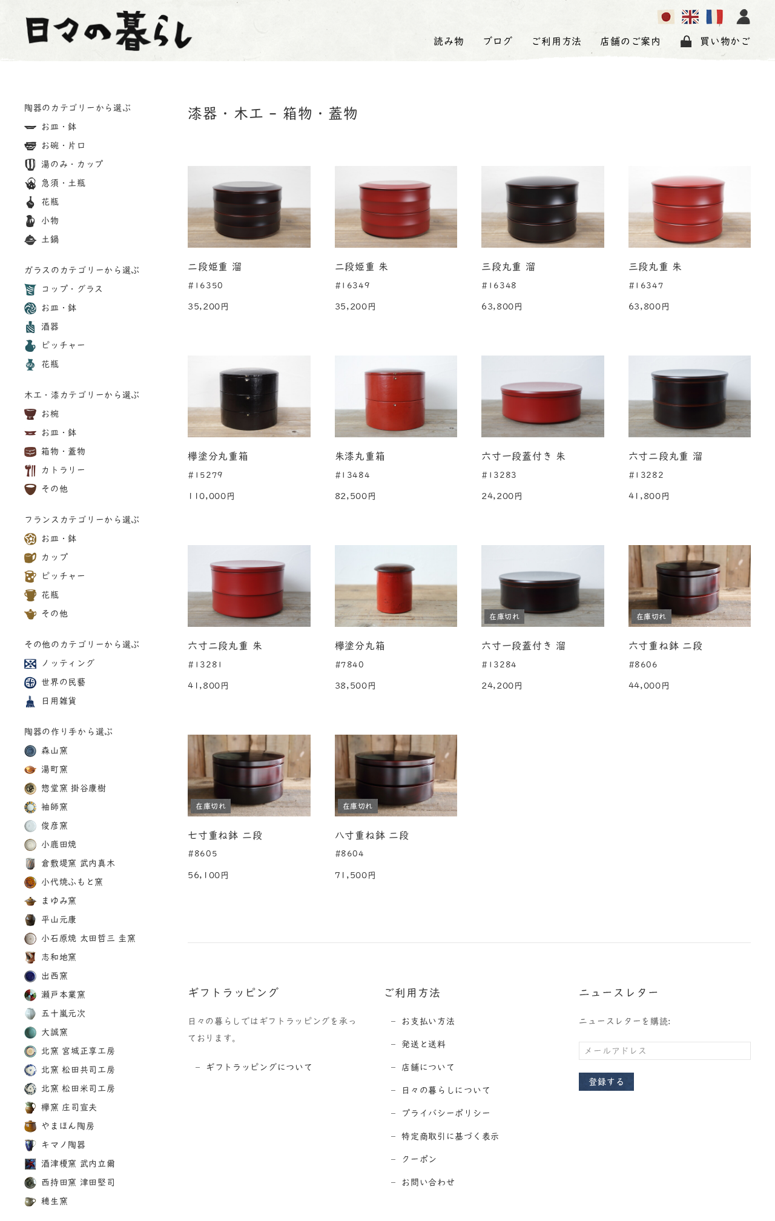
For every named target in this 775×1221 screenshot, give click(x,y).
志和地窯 (58, 957)
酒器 (49, 326)
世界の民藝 (62, 682)
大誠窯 (53, 1032)
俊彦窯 (53, 825)
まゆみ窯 (58, 900)
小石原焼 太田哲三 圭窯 (87, 938)
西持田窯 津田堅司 (77, 1182)
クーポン (419, 1159)
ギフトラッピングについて (259, 1067)
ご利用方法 (556, 41)
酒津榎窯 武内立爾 (77, 1163)
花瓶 (49, 201)
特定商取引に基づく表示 (450, 1136)
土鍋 (49, 239)
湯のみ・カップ (71, 164)
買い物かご (725, 41)
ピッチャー (62, 345)
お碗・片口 (62, 145)
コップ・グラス (71, 289)
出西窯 (53, 975)
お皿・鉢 (58, 126)
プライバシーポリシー (445, 1113)
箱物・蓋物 (62, 451)
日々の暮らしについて (445, 1090)
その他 (53, 489)
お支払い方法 (428, 1021)
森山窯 (53, 750)
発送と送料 (423, 1044)
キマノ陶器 (62, 1144)
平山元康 (58, 919)
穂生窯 (53, 1201)
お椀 (49, 413)
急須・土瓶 (62, 183)
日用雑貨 (58, 701)
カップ (53, 557)
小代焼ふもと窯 (71, 882)
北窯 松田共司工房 (77, 1069)
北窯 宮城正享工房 (77, 1051)
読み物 (449, 41)
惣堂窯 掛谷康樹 (73, 788)
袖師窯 (53, 806)
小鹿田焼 (58, 844)
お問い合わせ (428, 1182)
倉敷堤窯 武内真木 (77, 863)
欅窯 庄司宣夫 (68, 1107)
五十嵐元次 (62, 1013)
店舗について (428, 1067)
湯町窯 (53, 769)
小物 (49, 220)
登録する (606, 1081)
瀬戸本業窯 (62, 994)
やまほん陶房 (67, 1126)
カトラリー (62, 470)
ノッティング (67, 663)
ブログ (498, 41)
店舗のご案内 (630, 41)
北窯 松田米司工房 (77, 1088)
